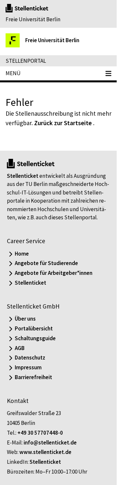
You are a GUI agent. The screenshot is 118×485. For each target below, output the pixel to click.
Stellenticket (22, 175)
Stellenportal (26, 60)
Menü (13, 73)
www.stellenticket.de (45, 452)
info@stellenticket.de (50, 442)
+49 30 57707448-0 (40, 432)
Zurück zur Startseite (63, 123)
